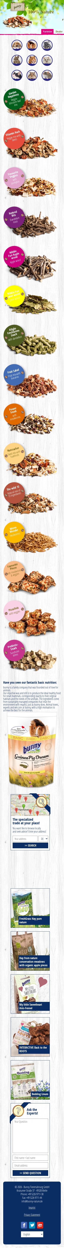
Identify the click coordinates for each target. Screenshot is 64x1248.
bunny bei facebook (24, 1225)
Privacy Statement (32, 1214)
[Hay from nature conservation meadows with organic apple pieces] (30, 933)
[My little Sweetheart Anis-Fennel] (30, 976)
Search (32, 845)
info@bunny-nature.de (32, 1201)
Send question (32, 1173)
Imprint (32, 1207)
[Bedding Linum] (30, 1062)
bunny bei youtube (40, 1225)
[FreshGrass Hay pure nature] (30, 890)
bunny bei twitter (32, 1225)
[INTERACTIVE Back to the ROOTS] (30, 1019)
